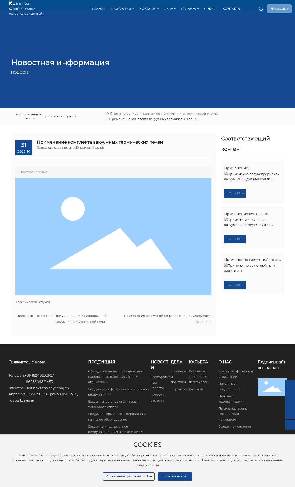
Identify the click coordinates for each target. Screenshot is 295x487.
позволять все (174, 476)
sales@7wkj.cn (56, 388)
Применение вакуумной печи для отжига (157, 316)
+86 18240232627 (39, 375)
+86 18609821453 (38, 382)
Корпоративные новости (28, 116)
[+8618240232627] (290, 404)
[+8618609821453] (290, 394)
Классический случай (160, 114)
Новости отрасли (63, 116)
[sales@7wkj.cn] (290, 385)
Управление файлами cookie (129, 476)
